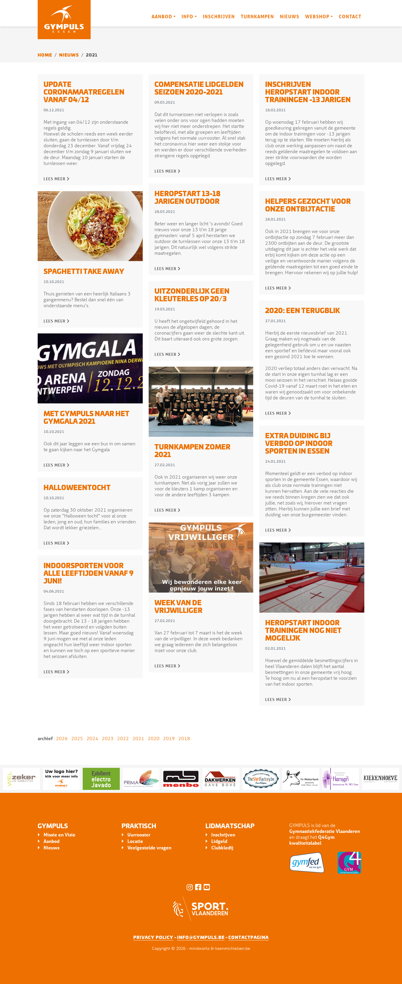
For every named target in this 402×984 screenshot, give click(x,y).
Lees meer (55, 178)
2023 (108, 738)
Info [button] (187, 16)
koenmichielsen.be (232, 948)
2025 (77, 738)
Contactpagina (248, 937)
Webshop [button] (317, 16)
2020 (154, 738)
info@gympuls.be (201, 937)
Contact (350, 16)
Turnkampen (257, 16)
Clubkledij (222, 847)
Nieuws (289, 16)
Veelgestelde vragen (149, 847)
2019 (169, 738)
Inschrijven (219, 16)
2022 (123, 738)
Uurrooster (138, 834)
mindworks (199, 948)
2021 (138, 738)
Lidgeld (219, 841)
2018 (184, 738)
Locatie (135, 841)
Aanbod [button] (162, 16)
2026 (62, 738)
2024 (92, 738)
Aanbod (51, 841)
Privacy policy (153, 937)
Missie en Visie (59, 834)
